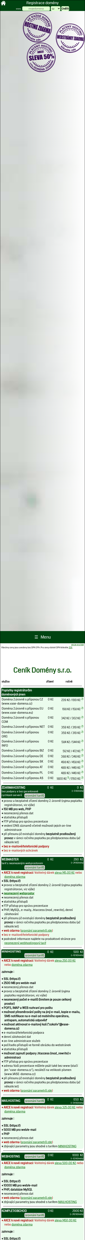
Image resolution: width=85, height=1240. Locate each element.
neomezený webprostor (19, 893)
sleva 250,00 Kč (65, 961)
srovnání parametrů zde (36, 930)
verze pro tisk (77, 644)
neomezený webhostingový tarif (25, 943)
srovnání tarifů (34, 796)
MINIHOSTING (67, 1146)
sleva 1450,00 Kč (66, 1220)
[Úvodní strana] (3, 4)
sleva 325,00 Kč (65, 1107)
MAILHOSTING (67, 1202)
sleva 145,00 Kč (65, 873)
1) (68, 777)
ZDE (70, 647)
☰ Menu (42, 637)
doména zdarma (14, 877)
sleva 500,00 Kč (65, 1163)
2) (82, 699)
